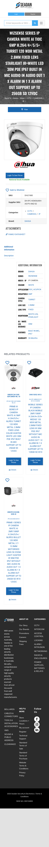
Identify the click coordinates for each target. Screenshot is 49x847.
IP (39, 214)
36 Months (32, 338)
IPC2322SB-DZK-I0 (13, 519)
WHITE (31, 285)
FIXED (30, 309)
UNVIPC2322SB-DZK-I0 (13, 513)
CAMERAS (31, 214)
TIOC (30, 289)
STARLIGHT (33, 317)
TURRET (31, 299)
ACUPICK (37, 289)
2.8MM (31, 305)
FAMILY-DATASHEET (16, 234)
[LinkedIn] (37, 730)
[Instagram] (37, 724)
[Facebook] (37, 719)
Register (32, 14)
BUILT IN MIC (33, 331)
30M (30, 324)
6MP (30, 294)
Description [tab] (9, 256)
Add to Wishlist (17, 190)
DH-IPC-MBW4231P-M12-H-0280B (35, 400)
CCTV (29, 211)
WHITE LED (33, 314)
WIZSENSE (32, 276)
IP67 (30, 334)
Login (16, 14)
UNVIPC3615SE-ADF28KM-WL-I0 (13, 395)
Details (13, 470)
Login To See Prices (15, 175)
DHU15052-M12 (35, 395)
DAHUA (28, 221)
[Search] (35, 23)
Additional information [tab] (9, 248)
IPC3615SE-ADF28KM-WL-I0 (14, 402)
